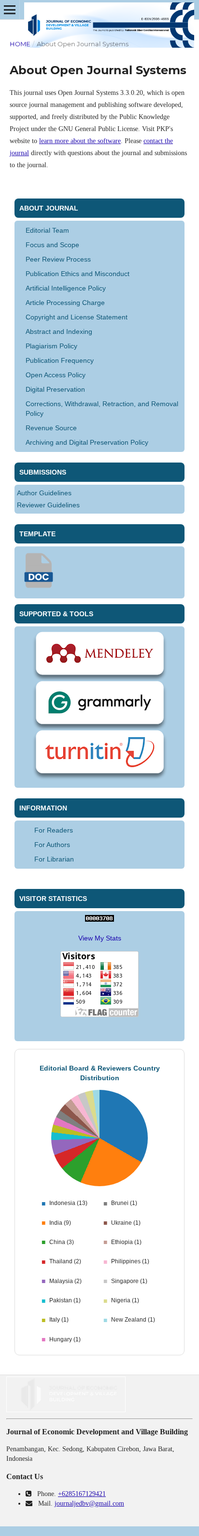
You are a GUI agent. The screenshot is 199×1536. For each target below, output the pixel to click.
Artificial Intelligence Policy (66, 288)
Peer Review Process (58, 259)
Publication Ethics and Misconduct (77, 274)
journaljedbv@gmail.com (89, 1503)
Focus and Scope (52, 245)
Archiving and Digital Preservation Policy (87, 442)
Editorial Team (47, 230)
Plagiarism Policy (51, 346)
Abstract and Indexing (59, 331)
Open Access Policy (55, 375)
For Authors (52, 844)
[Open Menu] (9, 9)
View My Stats (99, 938)
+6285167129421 (82, 1493)
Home (20, 44)
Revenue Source (51, 428)
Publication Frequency (60, 360)
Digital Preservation (55, 389)
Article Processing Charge (65, 302)
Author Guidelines (44, 493)
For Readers (53, 830)
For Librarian (54, 859)
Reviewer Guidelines (48, 505)
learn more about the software (80, 141)
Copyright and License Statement (77, 317)
